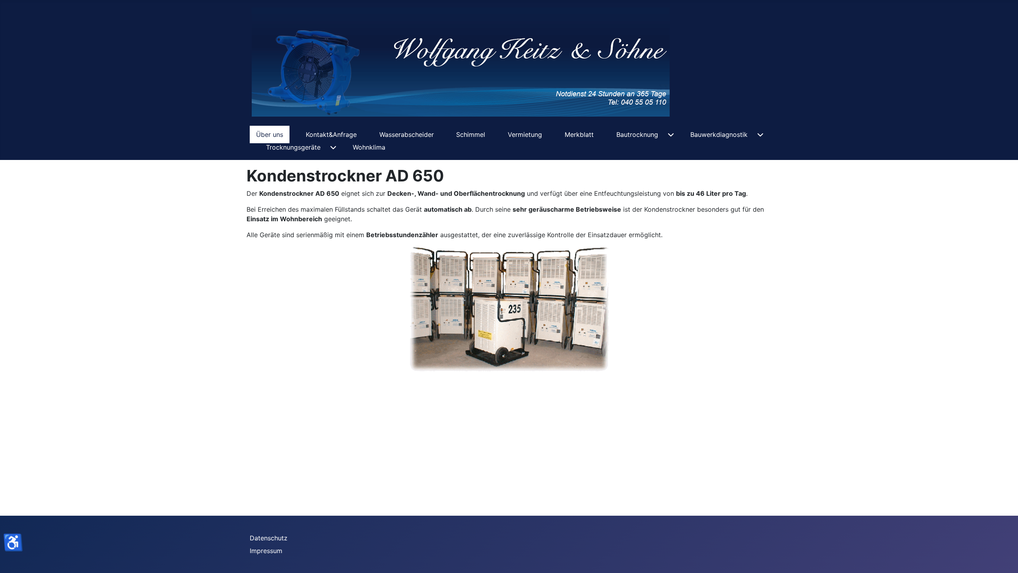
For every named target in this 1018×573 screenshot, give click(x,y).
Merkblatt (579, 134)
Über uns (269, 134)
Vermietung (525, 134)
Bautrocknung (637, 134)
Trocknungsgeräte (293, 147)
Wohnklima (369, 147)
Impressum (266, 551)
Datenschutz (269, 538)
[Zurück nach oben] (1004, 558)
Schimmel (470, 134)
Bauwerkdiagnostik (719, 134)
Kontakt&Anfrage (331, 134)
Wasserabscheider (406, 134)
